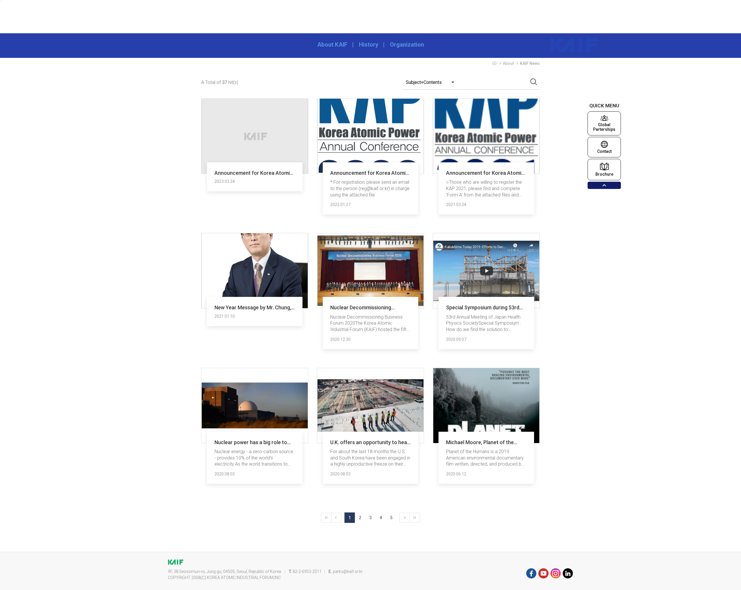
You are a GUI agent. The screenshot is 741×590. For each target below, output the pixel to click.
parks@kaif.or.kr (348, 571)
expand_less (604, 185)
